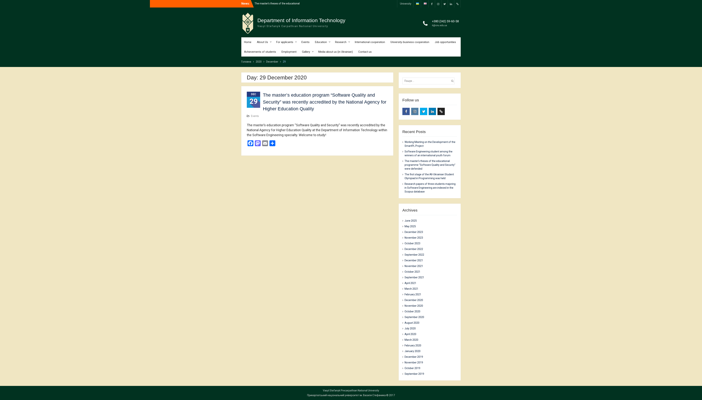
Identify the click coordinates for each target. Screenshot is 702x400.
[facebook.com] (432, 3)
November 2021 (414, 266)
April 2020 (410, 334)
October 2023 (412, 243)
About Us (262, 42)
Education (321, 42)
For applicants (284, 42)
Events (305, 42)
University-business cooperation (409, 42)
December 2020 (414, 300)
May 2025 (410, 226)
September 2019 (414, 373)
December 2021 (414, 260)
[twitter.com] (444, 3)
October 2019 (412, 368)
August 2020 (412, 322)
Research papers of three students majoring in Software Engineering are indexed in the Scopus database (430, 187)
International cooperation (370, 42)
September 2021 (414, 277)
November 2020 (414, 305)
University (405, 3)
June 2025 (411, 220)
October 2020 (412, 311)
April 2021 (410, 283)
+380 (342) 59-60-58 (445, 21)
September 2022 (414, 254)
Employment (289, 51)
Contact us (365, 51)
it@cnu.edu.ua (439, 25)
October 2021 (412, 271)
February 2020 (413, 345)
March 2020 (411, 339)
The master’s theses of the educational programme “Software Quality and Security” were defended (430, 165)
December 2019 (414, 356)
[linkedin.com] (451, 3)
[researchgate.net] (457, 3)
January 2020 (412, 351)
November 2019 (414, 362)
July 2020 (410, 328)
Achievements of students (260, 51)
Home (247, 42)
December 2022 (414, 249)
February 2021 (413, 294)
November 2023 (414, 237)
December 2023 (414, 232)
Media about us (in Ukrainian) (335, 51)
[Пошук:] (429, 80)
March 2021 (411, 288)
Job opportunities (445, 42)
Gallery (306, 51)
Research (340, 42)
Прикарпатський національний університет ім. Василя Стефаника (346, 395)
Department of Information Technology (301, 20)
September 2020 (414, 317)
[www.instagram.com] (438, 3)
